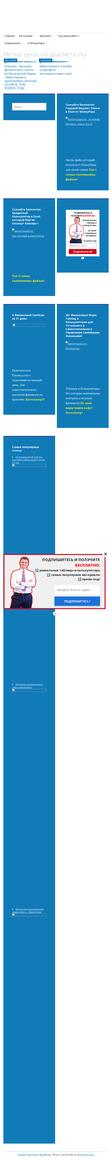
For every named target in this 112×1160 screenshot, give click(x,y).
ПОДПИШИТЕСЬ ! (77, 601)
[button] (54, 562)
